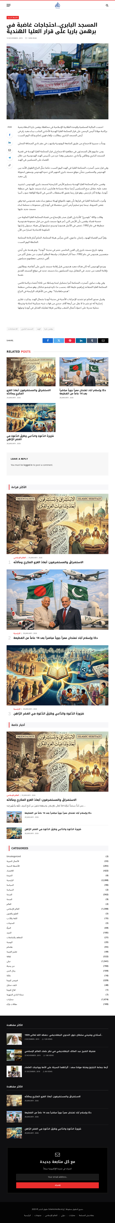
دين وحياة (11, 966)
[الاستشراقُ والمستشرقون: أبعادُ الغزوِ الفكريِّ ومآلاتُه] (31, 371)
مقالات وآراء (12, 1004)
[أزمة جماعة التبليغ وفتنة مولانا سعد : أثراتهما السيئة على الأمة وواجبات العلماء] (14, 1071)
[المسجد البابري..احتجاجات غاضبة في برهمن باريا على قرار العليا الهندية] (57, 119)
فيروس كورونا (12, 980)
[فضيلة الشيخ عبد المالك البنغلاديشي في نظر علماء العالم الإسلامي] (14, 1055)
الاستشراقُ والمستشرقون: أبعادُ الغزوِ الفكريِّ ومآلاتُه (29, 392)
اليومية (9, 942)
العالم (9, 904)
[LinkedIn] (10, 142)
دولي (9, 961)
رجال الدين (11, 970)
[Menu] (8, 5)
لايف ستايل (12, 985)
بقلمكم (10, 947)
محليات (10, 999)
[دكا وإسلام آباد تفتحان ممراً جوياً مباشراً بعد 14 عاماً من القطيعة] (83, 371)
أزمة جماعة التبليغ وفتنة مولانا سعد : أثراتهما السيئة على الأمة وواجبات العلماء (66, 1067)
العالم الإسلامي (19, 557)
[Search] (106, 5)
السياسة (10, 885)
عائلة (9, 975)
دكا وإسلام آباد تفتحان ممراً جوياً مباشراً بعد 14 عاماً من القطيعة (82, 392)
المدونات (10, 923)
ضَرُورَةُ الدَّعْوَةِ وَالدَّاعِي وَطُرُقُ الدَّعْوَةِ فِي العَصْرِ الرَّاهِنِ (30, 437)
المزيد (9, 932)
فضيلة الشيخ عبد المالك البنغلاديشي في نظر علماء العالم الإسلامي (60, 1051)
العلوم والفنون (12, 913)
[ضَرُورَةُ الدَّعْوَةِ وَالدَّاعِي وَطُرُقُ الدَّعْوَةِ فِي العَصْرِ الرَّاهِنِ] (31, 417)
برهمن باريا (48, 329)
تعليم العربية (12, 951)
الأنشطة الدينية (13, 17)
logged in (28, 465)
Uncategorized (14, 856)
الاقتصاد (10, 870)
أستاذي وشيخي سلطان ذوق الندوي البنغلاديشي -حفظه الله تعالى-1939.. (63, 1035)
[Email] (10, 150)
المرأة (9, 928)
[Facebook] (10, 135)
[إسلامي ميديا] (57, 5)
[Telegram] (10, 158)
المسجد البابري (27, 329)
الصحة (9, 894)
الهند (39, 329)
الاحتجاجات (13, 329)
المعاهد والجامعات (14, 937)
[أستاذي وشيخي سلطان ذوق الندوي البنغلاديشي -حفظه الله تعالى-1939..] (14, 1039)
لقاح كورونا (11, 989)
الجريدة (9, 875)
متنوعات (37, 1215)
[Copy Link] (10, 165)
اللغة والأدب (12, 918)
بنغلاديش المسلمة (86, 1215)
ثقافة (9, 956)
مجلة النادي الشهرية (15, 994)
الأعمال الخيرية (13, 861)
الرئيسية (16, 633)
